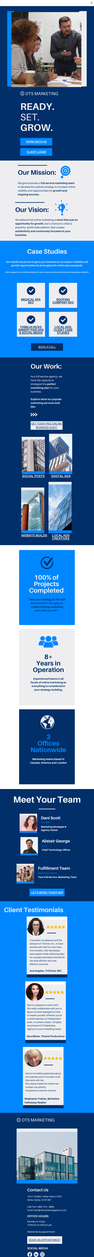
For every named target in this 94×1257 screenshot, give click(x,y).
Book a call (47, 347)
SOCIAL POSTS (33, 476)
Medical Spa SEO (31, 301)
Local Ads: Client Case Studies (63, 330)
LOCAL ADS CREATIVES (61, 536)
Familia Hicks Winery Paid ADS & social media (31, 330)
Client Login (36, 152)
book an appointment (45, 1240)
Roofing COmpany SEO (63, 301)
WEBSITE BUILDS (34, 535)
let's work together (47, 892)
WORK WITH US (36, 141)
